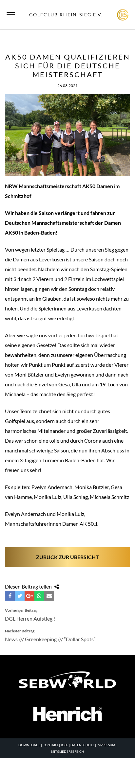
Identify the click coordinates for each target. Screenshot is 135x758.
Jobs (64, 745)
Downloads (29, 745)
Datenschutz (82, 745)
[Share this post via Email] (49, 596)
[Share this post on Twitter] (20, 596)
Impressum (106, 745)
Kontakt (50, 745)
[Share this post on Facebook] (10, 596)
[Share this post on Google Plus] (29, 596)
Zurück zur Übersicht (67, 557)
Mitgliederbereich (67, 751)
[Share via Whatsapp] (39, 596)
